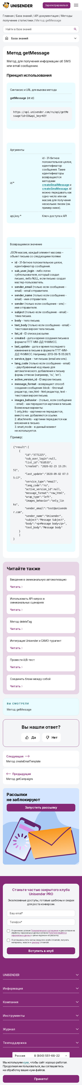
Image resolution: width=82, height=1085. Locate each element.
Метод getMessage (19, 709)
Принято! (41, 1079)
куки (26, 1062)
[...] (76, 5)
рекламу (35, 942)
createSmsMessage (55, 188)
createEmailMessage (55, 184)
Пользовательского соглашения (44, 930)
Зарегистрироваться (56, 5)
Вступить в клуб (41, 951)
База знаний (19, 38)
